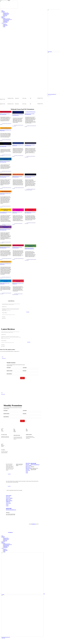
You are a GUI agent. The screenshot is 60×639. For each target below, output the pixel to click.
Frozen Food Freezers (6, 545)
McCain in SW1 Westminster (5, 128)
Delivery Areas (28, 466)
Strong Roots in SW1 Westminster (5, 227)
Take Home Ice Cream (6, 538)
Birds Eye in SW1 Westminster (6, 111)
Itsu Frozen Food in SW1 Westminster (18, 210)
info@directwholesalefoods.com (35, 464)
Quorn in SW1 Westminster (5, 191)
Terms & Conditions (28, 465)
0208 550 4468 (33, 337)
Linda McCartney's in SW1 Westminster (30, 246)
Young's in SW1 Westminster (18, 143)
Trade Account (28, 470)
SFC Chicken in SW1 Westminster (30, 210)
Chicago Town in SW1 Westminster (5, 143)
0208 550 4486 (33, 463)
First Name (9, 367)
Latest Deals (3, 536)
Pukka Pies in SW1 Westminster (18, 174)
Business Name (10, 370)
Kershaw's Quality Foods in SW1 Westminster (6, 159)
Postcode (25, 370)
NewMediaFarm (10, 532)
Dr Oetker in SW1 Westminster (30, 111)
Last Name (25, 367)
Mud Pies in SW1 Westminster (6, 174)
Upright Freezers (5, 547)
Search (9, 0)
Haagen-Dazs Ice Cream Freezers (7, 544)
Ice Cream (3, 537)
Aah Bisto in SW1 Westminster (18, 245)
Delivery (3, 542)
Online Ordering (28, 463)
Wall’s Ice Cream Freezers (6, 543)
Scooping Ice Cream (6, 539)
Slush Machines (5, 546)
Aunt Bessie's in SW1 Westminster (18, 112)
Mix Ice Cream (5, 540)
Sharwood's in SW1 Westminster (30, 174)
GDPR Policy (27, 469)
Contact (27, 472)
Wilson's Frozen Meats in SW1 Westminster (6, 281)
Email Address (9, 373)
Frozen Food (3, 541)
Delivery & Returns (9, 500)
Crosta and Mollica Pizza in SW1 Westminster (6, 210)
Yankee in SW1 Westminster (5, 261)
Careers (27, 471)
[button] (5, 124)
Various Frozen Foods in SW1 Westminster (18, 281)
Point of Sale (27, 464)
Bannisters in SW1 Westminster (6, 245)
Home (2, 535)
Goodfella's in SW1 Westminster (30, 143)
